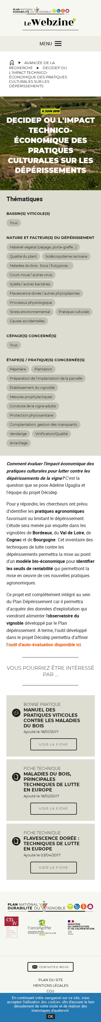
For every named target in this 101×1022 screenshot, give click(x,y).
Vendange (18, 434)
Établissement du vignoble (32, 388)
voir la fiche (53, 744)
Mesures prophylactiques (31, 397)
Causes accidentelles (27, 321)
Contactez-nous (54, 967)
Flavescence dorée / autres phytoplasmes (45, 293)
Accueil (12, 62)
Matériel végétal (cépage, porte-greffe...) (43, 247)
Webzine (50, 25)
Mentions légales (50, 986)
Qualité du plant (23, 256)
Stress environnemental (30, 312)
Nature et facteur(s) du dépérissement (50, 238)
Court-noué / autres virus (31, 275)
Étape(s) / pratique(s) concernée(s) (45, 360)
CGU (50, 991)
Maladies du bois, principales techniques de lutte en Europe (52, 782)
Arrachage (18, 443)
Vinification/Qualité (51, 434)
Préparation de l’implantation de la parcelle (46, 378)
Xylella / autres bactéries (30, 284)
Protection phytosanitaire (31, 415)
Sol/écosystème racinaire (66, 256)
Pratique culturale (74, 312)
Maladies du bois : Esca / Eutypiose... (40, 266)
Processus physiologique (31, 302)
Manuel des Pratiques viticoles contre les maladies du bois (52, 718)
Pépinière (18, 369)
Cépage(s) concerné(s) (31, 336)
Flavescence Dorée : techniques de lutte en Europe (52, 844)
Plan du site (50, 980)
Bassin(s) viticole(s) (28, 214)
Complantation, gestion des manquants (43, 424)
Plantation (43, 369)
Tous (14, 223)
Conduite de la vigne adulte (33, 406)
